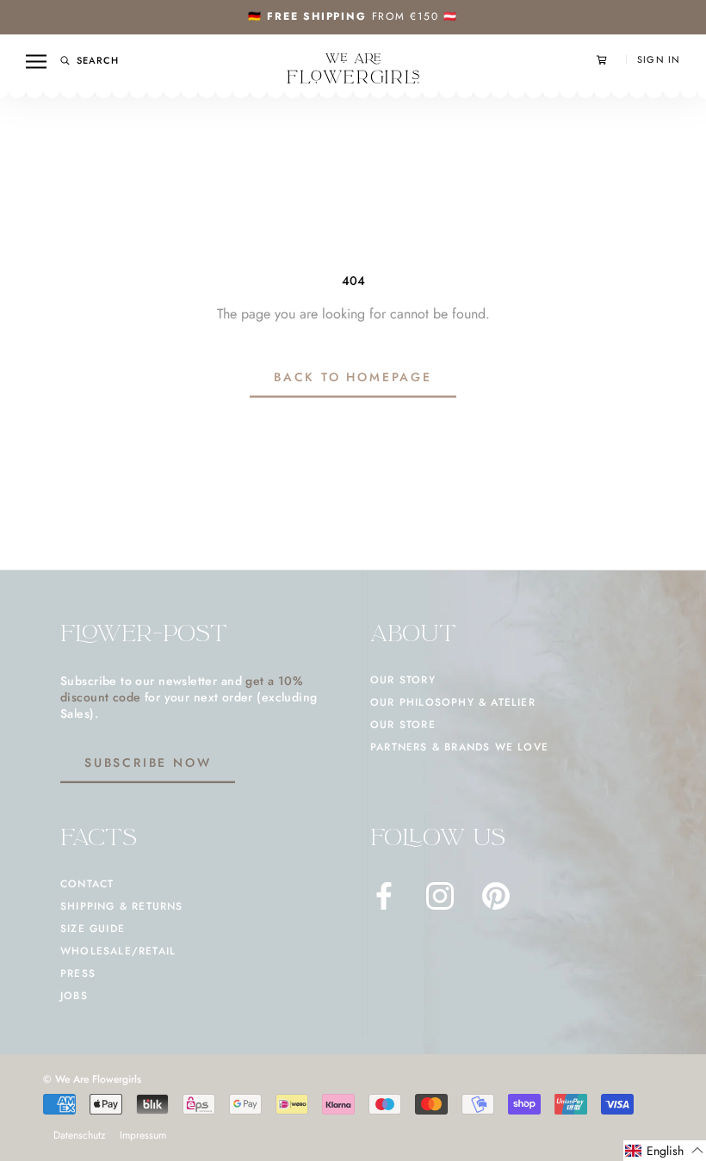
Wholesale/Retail (118, 951)
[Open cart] (611, 60)
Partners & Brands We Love (459, 747)
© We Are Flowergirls (92, 1079)
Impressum (143, 1135)
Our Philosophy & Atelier (453, 702)
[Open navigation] (36, 61)
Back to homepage (353, 377)
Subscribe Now (147, 762)
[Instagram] (440, 896)
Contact (87, 884)
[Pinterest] (496, 896)
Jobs (74, 996)
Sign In (658, 59)
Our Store (403, 725)
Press (78, 973)
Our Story (403, 680)
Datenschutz (79, 1135)
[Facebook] (384, 896)
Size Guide (92, 929)
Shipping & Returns (121, 906)
